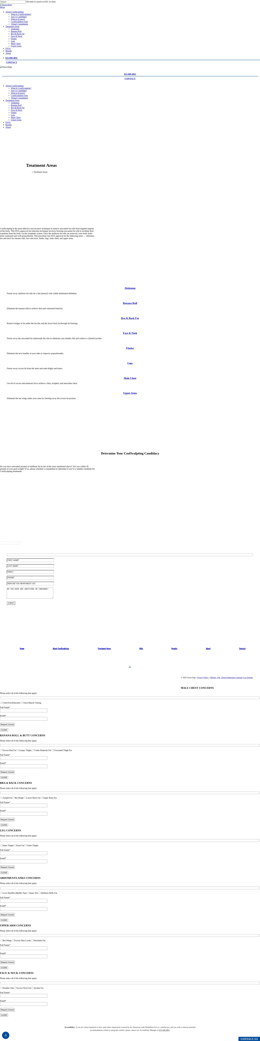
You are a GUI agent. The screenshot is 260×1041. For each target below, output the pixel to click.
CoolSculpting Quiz (19, 95)
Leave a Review (49, 686)
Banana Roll (16, 105)
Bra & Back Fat (17, 108)
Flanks (14, 112)
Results (8, 125)
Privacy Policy (203, 678)
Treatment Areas (12, 100)
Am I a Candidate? (19, 90)
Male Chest (16, 117)
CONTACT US (249, 1038)
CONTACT (11, 62)
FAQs (8, 122)
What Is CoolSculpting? (21, 88)
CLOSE (4, 730)
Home (28, 172)
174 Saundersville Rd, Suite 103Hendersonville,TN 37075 (136, 682)
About (8, 127)
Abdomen (15, 103)
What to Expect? (18, 93)
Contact (242, 648)
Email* (3, 715)
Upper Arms (16, 120)
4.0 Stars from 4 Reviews (49, 682)
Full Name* (5, 707)
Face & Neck (16, 110)
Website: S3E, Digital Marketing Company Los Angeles (231, 678)
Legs (13, 115)
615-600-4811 (11, 58)
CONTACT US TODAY (49, 676)
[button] (5, 1035)
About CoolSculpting (14, 86)
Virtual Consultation (19, 98)
